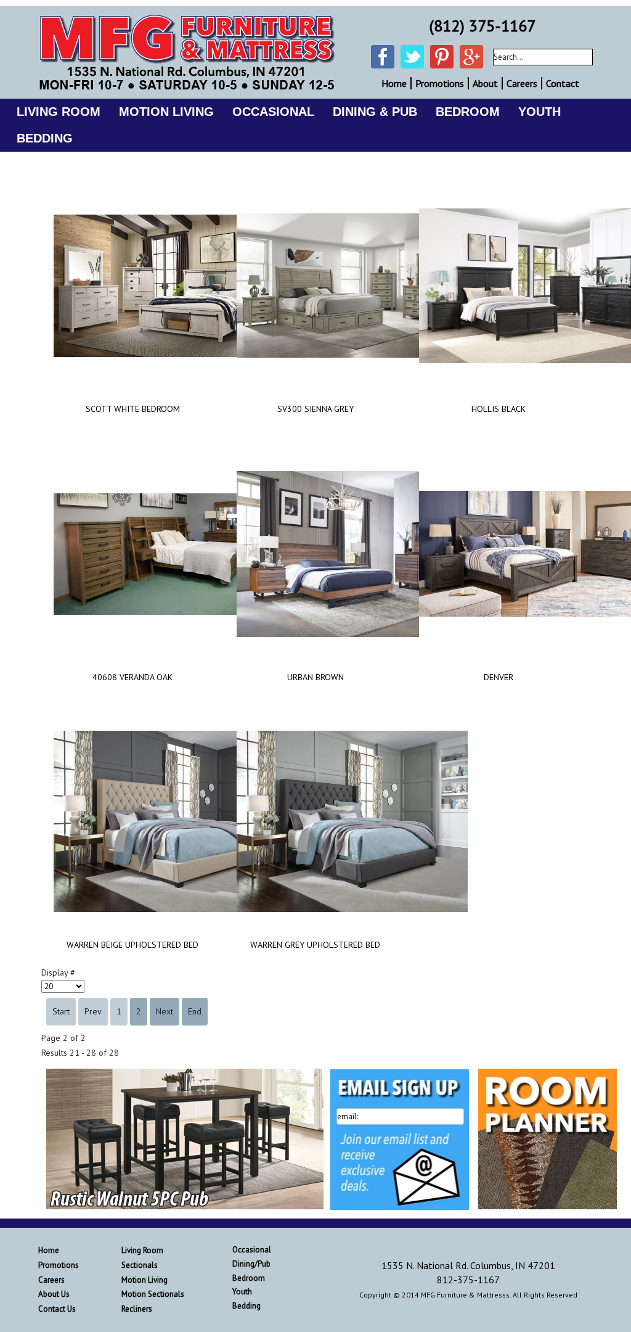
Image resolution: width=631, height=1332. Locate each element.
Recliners (136, 1309)
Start (61, 1011)
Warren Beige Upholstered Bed (132, 944)
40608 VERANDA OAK (132, 677)
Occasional (273, 111)
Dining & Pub (375, 111)
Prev (93, 1011)
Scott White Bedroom (133, 408)
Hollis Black (498, 408)
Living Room (58, 111)
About (485, 83)
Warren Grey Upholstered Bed (315, 944)
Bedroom (468, 111)
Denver (498, 677)
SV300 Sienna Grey (315, 408)
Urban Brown (315, 677)
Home (394, 83)
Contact (562, 83)
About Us (54, 1294)
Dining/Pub (251, 1264)
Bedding (45, 138)
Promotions (439, 83)
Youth (539, 111)
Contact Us (57, 1309)
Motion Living (166, 111)
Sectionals (139, 1265)
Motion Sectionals (152, 1294)
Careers (522, 83)
